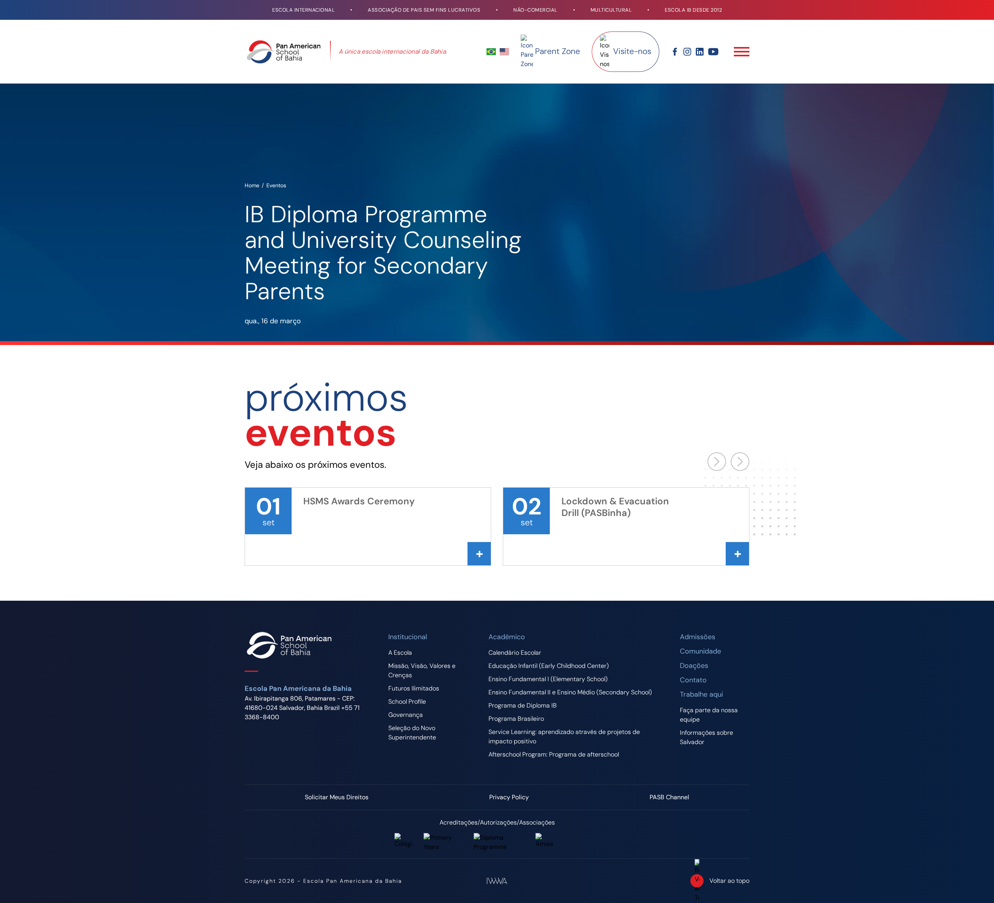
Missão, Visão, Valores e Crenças (421, 670)
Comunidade (700, 651)
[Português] (491, 51)
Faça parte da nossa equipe (709, 714)
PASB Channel (669, 797)
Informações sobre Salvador (706, 737)
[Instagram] (687, 52)
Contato (693, 680)
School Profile (407, 701)
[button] (740, 461)
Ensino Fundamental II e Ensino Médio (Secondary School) (570, 692)
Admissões (697, 637)
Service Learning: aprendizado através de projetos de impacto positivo (564, 736)
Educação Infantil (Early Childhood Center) (548, 666)
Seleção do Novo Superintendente (412, 732)
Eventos (276, 185)
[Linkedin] (700, 52)
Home (252, 185)
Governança (405, 715)
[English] (504, 51)
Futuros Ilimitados (413, 688)
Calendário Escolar (514, 652)
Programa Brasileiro (516, 719)
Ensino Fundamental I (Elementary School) (548, 679)
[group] (368, 526)
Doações (694, 665)
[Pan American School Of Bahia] (283, 51)
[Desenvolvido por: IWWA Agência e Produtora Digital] (497, 881)
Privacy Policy (509, 797)
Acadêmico (506, 637)
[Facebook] (675, 52)
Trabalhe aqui (701, 694)
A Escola (400, 652)
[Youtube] (713, 52)
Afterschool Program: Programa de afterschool (553, 754)
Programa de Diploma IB (522, 705)
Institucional (407, 637)
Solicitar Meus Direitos (336, 797)
